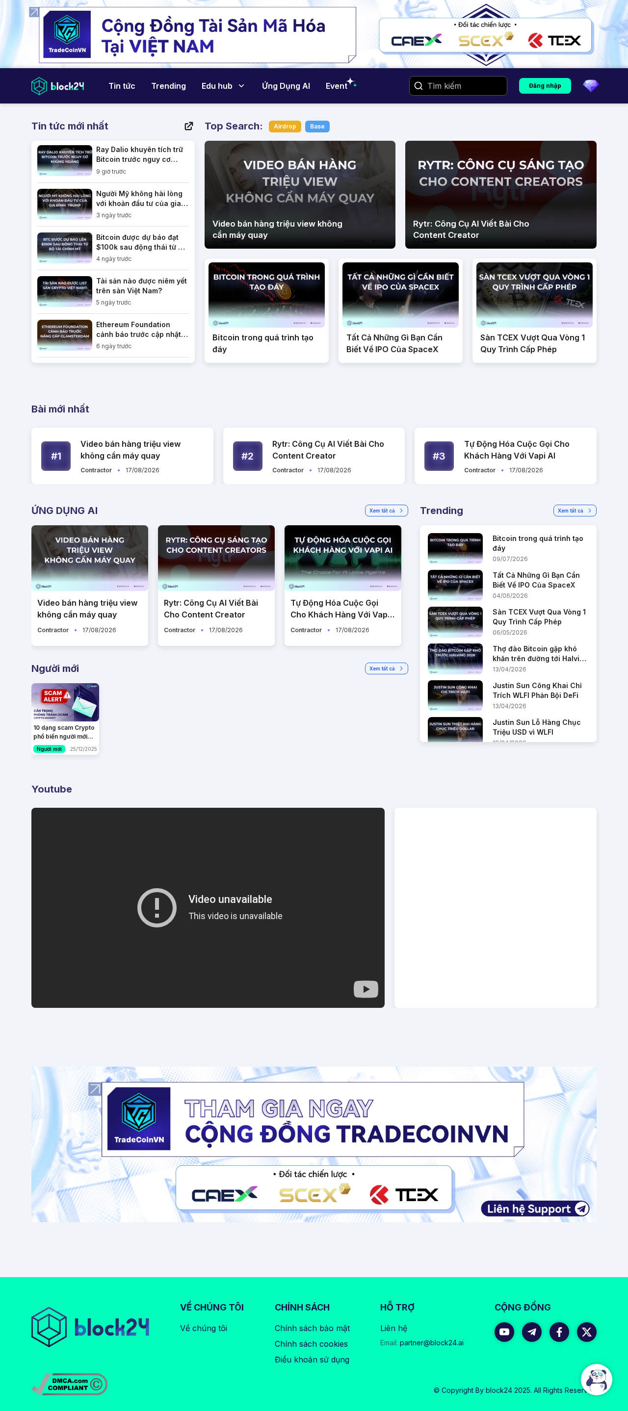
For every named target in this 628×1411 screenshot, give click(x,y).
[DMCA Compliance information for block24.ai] (69, 1384)
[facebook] (559, 1332)
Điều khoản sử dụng (312, 1359)
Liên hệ (393, 1328)
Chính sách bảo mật (312, 1328)
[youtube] (504, 1332)
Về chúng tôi (203, 1328)
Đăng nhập (545, 85)
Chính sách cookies (311, 1344)
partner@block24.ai (422, 1342)
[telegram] (532, 1332)
